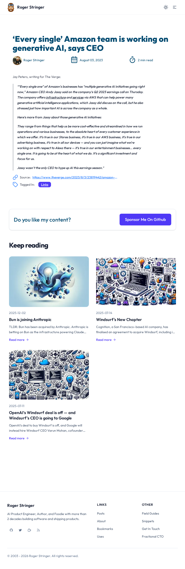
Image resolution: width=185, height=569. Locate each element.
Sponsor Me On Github (145, 219)
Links (44, 185)
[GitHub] (11, 530)
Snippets (148, 521)
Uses (100, 536)
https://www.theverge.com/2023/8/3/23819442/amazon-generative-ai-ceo (74, 177)
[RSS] (38, 530)
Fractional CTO (153, 536)
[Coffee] (29, 530)
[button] (174, 7)
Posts (100, 513)
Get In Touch (151, 529)
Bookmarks (105, 529)
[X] (20, 530)
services (77, 97)
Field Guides (150, 513)
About (101, 521)
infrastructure (56, 97)
